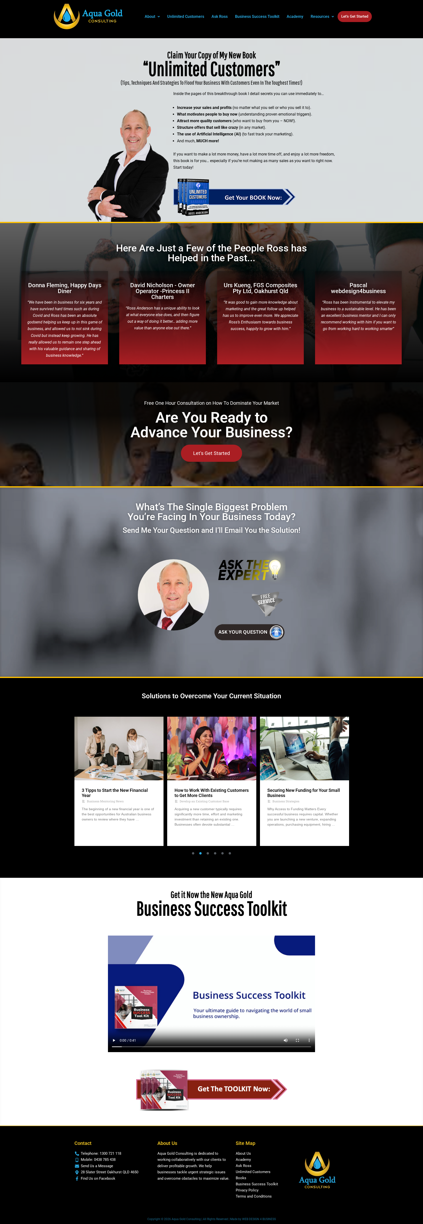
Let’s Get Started (354, 16)
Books (241, 1178)
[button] (152, 16)
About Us (243, 1153)
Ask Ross (220, 16)
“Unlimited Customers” (211, 68)
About (150, 16)
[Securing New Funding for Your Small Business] (211, 748)
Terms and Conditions (254, 1196)
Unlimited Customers (185, 16)
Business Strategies (193, 801)
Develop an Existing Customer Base (111, 801)
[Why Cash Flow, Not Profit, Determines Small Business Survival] (304, 748)
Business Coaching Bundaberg (293, 801)
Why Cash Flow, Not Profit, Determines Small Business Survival (303, 793)
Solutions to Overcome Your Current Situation (211, 696)
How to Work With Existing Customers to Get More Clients (119, 793)
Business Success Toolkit (257, 16)
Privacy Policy (247, 1190)
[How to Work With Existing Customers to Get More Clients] (119, 748)
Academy (295, 16)
